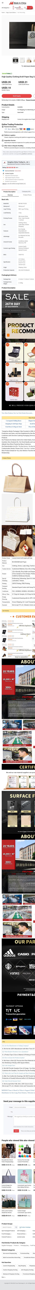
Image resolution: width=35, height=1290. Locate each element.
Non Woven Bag (21, 12)
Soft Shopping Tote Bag (27, 1270)
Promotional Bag (24, 1253)
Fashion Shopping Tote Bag (10, 1270)
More (3, 1277)
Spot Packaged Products (8, 1231)
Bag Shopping (22, 1265)
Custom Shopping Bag (9, 1265)
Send (16, 1131)
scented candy (21, 1237)
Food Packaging (6, 1234)
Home (3, 12)
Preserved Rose (21, 1234)
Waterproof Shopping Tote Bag (11, 1274)
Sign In (4, 183)
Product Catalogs (25, 1227)
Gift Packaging (21, 1231)
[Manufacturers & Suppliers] (17, 3)
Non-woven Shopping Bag (10, 1253)
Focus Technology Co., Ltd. (21, 1283)
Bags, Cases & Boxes (11, 12)
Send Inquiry (17, 96)
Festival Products (6, 1237)
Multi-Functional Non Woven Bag (11, 1257)
